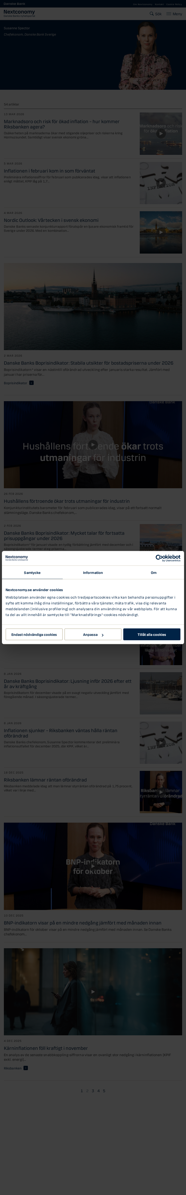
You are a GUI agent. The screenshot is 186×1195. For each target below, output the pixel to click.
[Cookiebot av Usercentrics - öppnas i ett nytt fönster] (159, 558)
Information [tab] (93, 572)
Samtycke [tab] (32, 572)
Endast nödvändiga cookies (34, 634)
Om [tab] (153, 572)
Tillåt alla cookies (152, 634)
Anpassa (90, 634)
